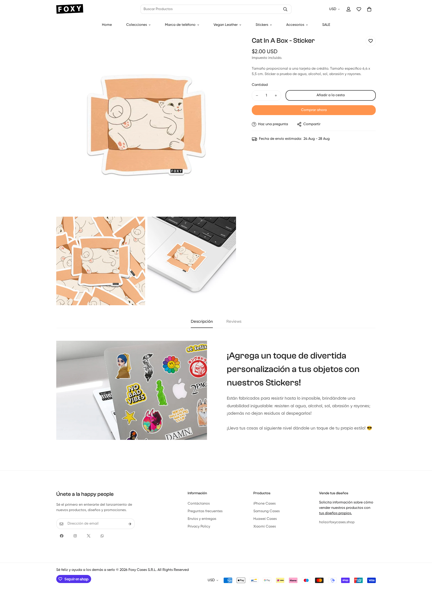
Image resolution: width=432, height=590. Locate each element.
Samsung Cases (266, 511)
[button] (369, 9)
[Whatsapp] (102, 535)
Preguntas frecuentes (205, 511)
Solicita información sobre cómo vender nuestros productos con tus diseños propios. (346, 508)
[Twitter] (88, 535)
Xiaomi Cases (264, 527)
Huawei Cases (265, 519)
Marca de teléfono (180, 25)
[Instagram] (75, 535)
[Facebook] (61, 535)
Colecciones (136, 25)
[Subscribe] (130, 524)
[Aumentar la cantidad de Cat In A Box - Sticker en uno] (276, 95)
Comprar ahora (314, 110)
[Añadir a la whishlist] (371, 41)
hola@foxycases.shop (337, 522)
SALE (326, 25)
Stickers (262, 25)
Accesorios (295, 25)
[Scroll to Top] (423, 565)
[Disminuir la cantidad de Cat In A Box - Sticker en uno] (257, 95)
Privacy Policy (199, 527)
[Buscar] (285, 9)
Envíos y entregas (202, 519)
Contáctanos (199, 504)
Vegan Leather (226, 25)
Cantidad (260, 85)
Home (107, 25)
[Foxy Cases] (69, 9)
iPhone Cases (264, 504)
